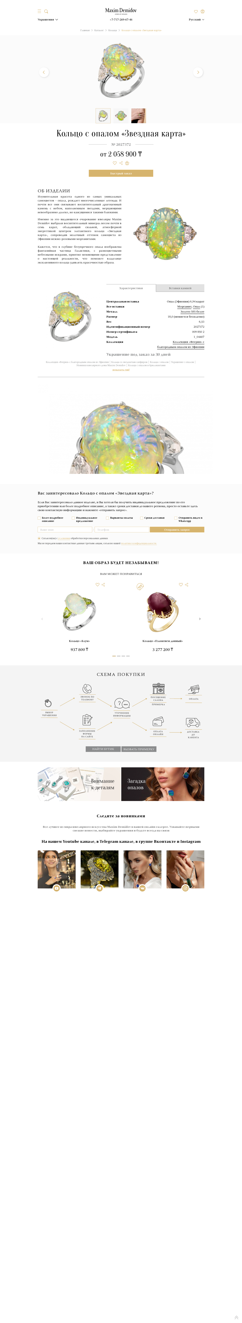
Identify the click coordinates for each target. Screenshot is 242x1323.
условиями (64, 538)
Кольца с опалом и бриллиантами (147, 365)
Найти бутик (103, 749)
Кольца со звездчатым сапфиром (129, 362)
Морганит (184, 306)
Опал (196, 306)
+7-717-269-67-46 (121, 19)
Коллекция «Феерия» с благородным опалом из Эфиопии (77, 362)
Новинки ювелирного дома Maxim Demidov (101, 365)
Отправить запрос (177, 530)
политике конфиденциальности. (139, 543)
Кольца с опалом (159, 362)
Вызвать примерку (138, 749)
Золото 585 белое (192, 311)
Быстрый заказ (121, 173)
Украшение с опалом (182, 362)
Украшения (46, 19)
